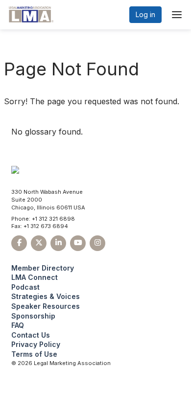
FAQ (17, 325)
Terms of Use (34, 354)
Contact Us (30, 335)
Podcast (25, 287)
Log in (145, 14)
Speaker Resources (45, 306)
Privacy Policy (35, 344)
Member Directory (42, 268)
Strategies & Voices (45, 296)
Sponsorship (33, 316)
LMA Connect (34, 277)
